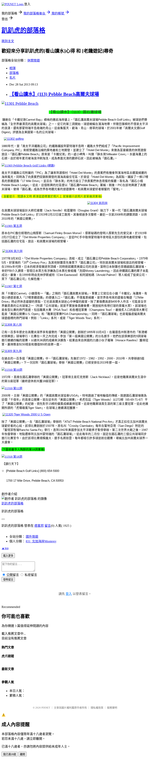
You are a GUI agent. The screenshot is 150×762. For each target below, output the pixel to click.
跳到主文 (8, 41)
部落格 (14, 73)
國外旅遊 (32, 536)
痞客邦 (39, 525)
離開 (22, 754)
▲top (5, 548)
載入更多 (8, 555)
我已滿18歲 (9, 754)
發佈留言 (8, 579)
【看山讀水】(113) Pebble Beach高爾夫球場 (54, 94)
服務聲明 (112, 707)
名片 (12, 77)
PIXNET (45, 707)
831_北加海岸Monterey (41, 541)
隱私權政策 (97, 707)
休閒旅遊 (33, 60)
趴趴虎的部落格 (23, 30)
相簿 (12, 68)
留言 (48, 525)
